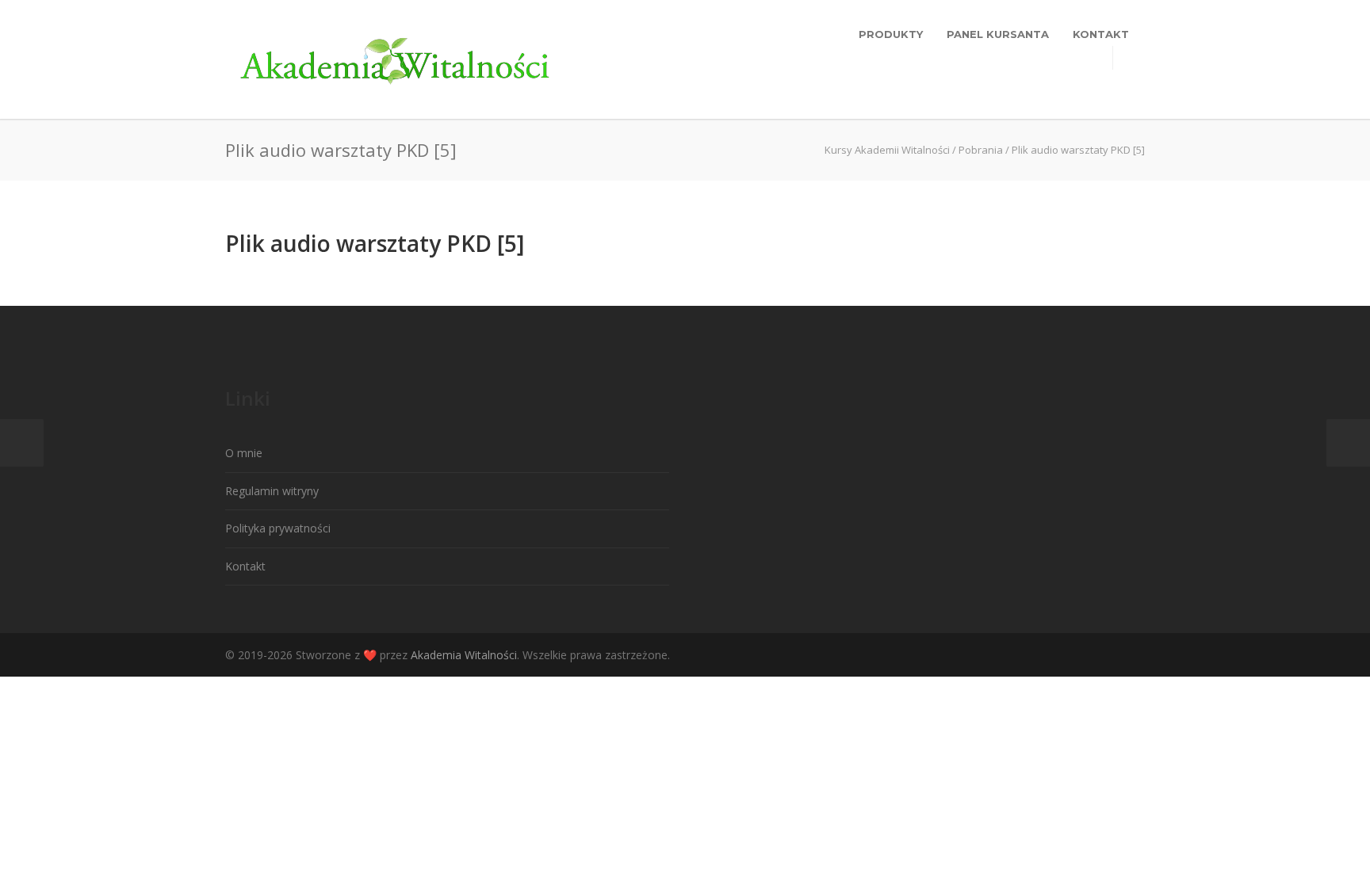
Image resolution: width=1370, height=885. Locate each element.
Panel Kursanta (998, 34)
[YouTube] (1097, 655)
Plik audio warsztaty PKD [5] (374, 243)
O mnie (243, 452)
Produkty (891, 34)
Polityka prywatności (278, 528)
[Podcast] (1129, 655)
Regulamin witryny (272, 490)
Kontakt (1101, 34)
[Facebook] (1065, 655)
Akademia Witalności (464, 654)
